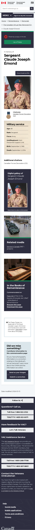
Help (5, 504)
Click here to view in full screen (18, 210)
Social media (10, 507)
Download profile (23, 73)
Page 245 (10, 296)
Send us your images (17, 372)
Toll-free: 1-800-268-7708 (17, 461)
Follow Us (20, 401)
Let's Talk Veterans (17, 430)
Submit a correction (17, 377)
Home (4, 21)
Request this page (14, 305)
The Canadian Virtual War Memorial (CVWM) (19, 25)
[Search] (32, 8)
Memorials (25, 21)
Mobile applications (13, 510)
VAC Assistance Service (12, 441)
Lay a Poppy (17, 42)
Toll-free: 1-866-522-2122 (17, 412)
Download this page (15, 307)
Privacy (8, 517)
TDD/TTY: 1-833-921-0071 (17, 417)
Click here (18, 329)
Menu (6, 15)
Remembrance (13, 21)
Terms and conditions (14, 514)
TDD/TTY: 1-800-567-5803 (17, 466)
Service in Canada (13, 247)
